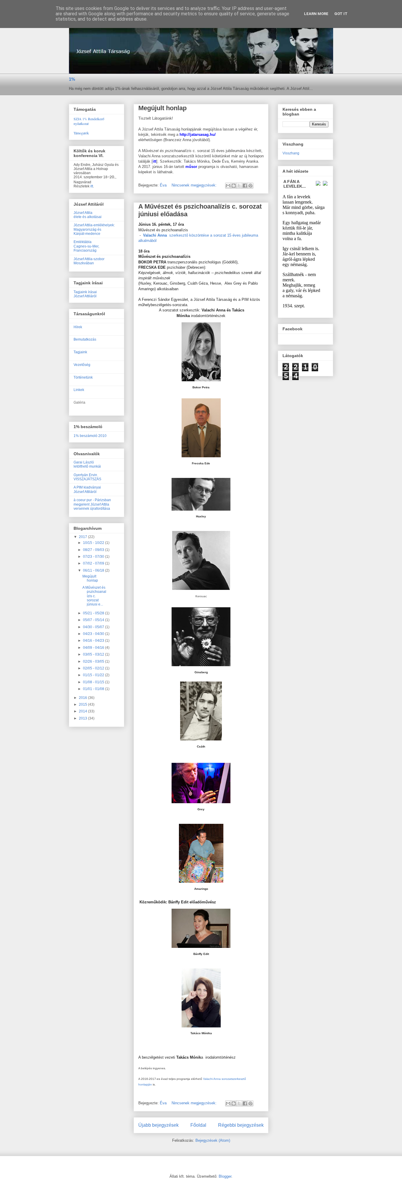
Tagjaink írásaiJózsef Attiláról (85, 294)
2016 (83, 698)
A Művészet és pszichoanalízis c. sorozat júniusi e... (94, 596)
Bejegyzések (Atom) (212, 1140)
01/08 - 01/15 (94, 682)
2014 (83, 711)
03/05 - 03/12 (94, 654)
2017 (83, 537)
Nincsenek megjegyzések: (195, 185)
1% (72, 79)
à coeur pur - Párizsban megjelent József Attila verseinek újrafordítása (92, 504)
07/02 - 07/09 (94, 563)
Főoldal (198, 1125)
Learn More (316, 13)
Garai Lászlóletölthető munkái (87, 464)
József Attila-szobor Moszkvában (89, 261)
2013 (83, 718)
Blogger (225, 1176)
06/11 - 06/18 (94, 570)
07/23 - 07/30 (94, 557)
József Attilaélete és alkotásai (88, 215)
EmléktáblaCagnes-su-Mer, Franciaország (86, 246)
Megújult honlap (162, 108)
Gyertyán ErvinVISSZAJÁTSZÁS (87, 477)
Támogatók (81, 133)
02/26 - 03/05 (94, 661)
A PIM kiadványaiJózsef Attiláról (87, 489)
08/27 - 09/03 (94, 550)
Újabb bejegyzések (158, 1125)
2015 (83, 704)
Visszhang (291, 153)
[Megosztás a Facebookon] (245, 186)
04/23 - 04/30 (94, 634)
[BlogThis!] (234, 186)
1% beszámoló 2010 (90, 436)
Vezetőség (82, 365)
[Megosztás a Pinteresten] (250, 186)
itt (91, 186)
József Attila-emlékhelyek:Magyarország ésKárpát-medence (94, 229)
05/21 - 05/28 (94, 613)
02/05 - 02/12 (94, 668)
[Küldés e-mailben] (228, 186)
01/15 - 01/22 (94, 675)
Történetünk (83, 377)
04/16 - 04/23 (94, 640)
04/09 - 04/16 (94, 648)
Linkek (79, 390)
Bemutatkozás (85, 339)
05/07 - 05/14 (94, 620)
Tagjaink (80, 352)
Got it (341, 13)
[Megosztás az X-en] (239, 186)
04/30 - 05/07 (94, 627)
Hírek (78, 327)
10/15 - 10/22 (94, 543)
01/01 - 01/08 (94, 689)
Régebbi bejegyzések (241, 1125)
